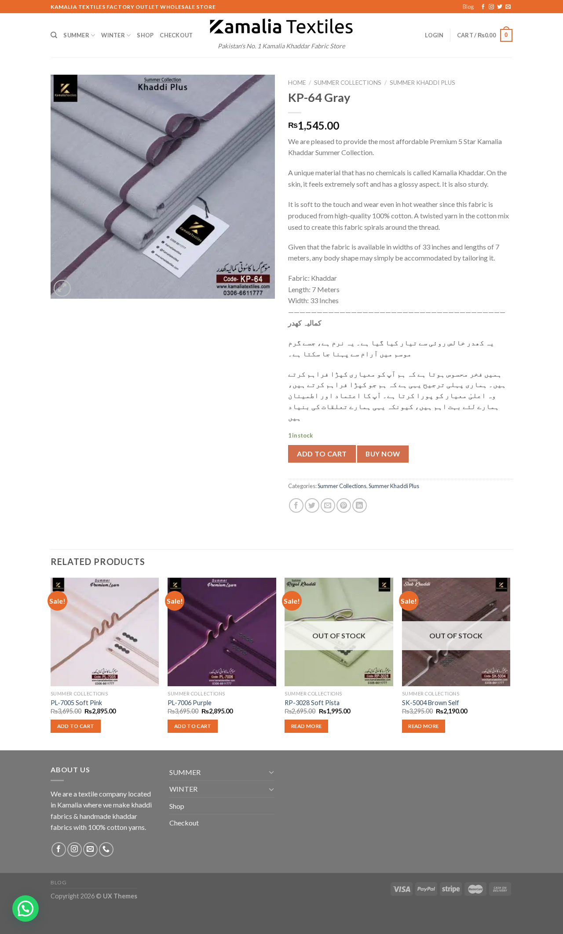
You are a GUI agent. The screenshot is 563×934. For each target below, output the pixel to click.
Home (297, 82)
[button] (25, 908)
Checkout (176, 35)
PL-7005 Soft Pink (76, 702)
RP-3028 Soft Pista (312, 702)
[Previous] (51, 663)
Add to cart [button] (76, 726)
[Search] (54, 35)
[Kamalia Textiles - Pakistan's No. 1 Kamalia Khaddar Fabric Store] (281, 27)
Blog (468, 6)
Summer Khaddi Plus (422, 82)
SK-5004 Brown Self (430, 702)
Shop (145, 35)
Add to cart (322, 453)
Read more (306, 726)
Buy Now (383, 454)
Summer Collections (347, 82)
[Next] (509, 663)
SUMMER (76, 35)
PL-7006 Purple (190, 702)
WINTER (113, 35)
